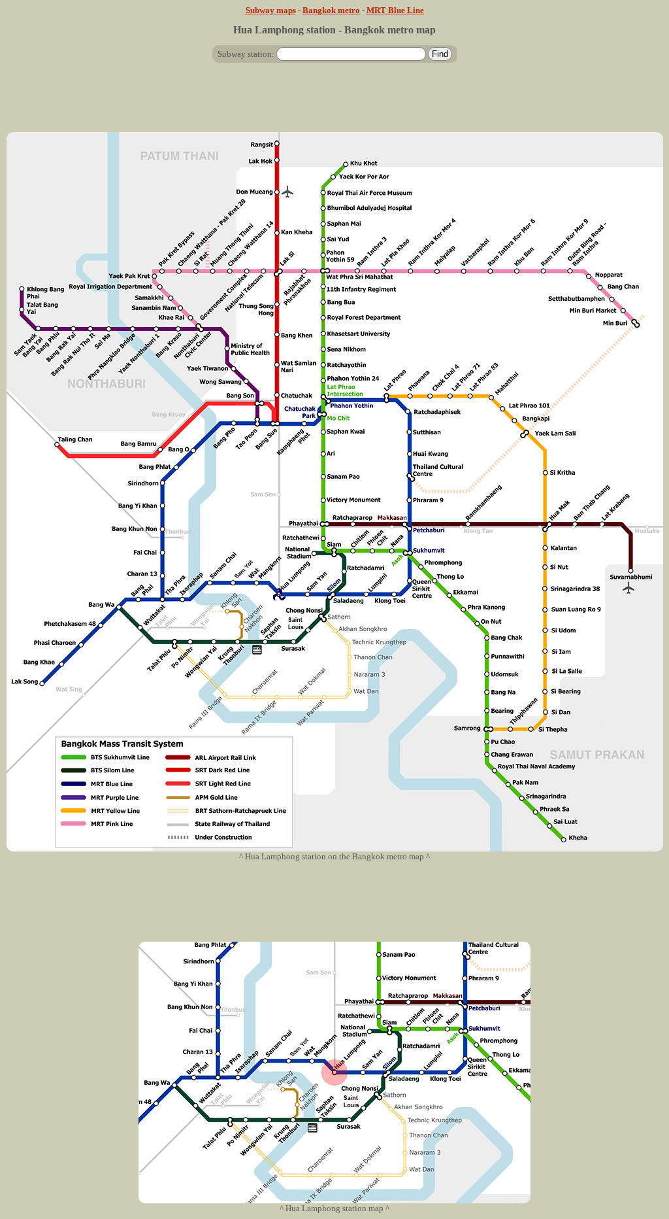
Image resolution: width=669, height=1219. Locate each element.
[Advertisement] (334, 102)
